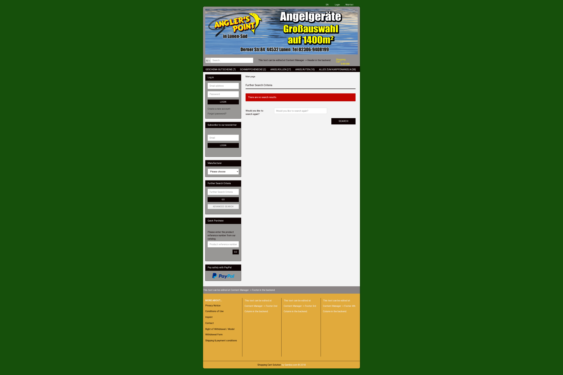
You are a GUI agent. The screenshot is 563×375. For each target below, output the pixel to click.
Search (343, 121)
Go (223, 199)
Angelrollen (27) (280, 69)
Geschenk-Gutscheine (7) (221, 69)
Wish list (349, 5)
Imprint (209, 317)
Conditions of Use (214, 311)
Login (337, 5)
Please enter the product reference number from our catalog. (221, 235)
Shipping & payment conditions (221, 340)
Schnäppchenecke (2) (253, 69)
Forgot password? (217, 113)
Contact (209, 323)
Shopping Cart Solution (269, 364)
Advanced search (223, 206)
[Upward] (8, 370)
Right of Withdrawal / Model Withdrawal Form (219, 332)
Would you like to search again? (254, 112)
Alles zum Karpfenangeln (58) (337, 69)
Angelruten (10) (305, 69)
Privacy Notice (213, 305)
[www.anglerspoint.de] (281, 30)
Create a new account (219, 108)
